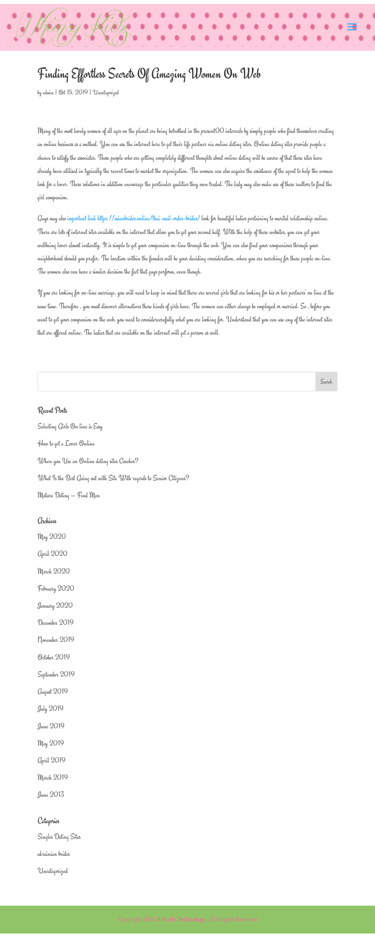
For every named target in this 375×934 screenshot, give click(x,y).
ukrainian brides (54, 853)
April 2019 (51, 760)
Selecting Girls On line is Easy (70, 426)
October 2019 (54, 657)
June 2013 (51, 794)
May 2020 (52, 536)
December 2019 (56, 622)
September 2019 (56, 674)
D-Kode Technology (181, 919)
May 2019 (51, 743)
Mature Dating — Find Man (69, 495)
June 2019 (51, 726)
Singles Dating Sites (59, 836)
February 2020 (56, 588)
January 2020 (55, 605)
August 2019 (53, 691)
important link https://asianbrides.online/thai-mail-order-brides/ (133, 218)
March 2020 (54, 571)
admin (48, 92)
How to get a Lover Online (66, 443)
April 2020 (52, 553)
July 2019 (50, 708)
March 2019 (53, 777)
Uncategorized (106, 92)
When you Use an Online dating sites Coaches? (88, 461)
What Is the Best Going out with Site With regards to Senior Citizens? (113, 478)
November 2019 (56, 639)
